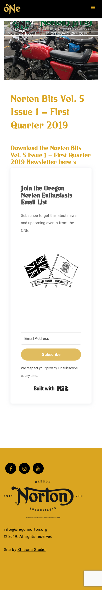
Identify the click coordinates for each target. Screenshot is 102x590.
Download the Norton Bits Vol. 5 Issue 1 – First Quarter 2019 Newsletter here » (50, 155)
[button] (51, 275)
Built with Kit (51, 388)
